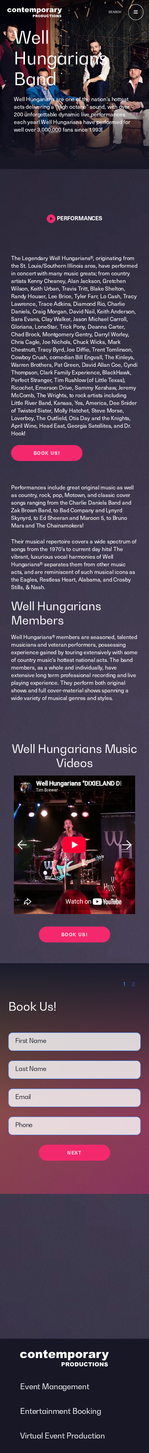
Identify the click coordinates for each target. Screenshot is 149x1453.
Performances (78, 218)
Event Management (54, 1386)
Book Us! (47, 453)
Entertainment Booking (60, 1411)
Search (114, 12)
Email (23, 1096)
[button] (127, 844)
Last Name (30, 1068)
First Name (30, 1040)
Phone (24, 1124)
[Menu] (135, 12)
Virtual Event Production (62, 1435)
